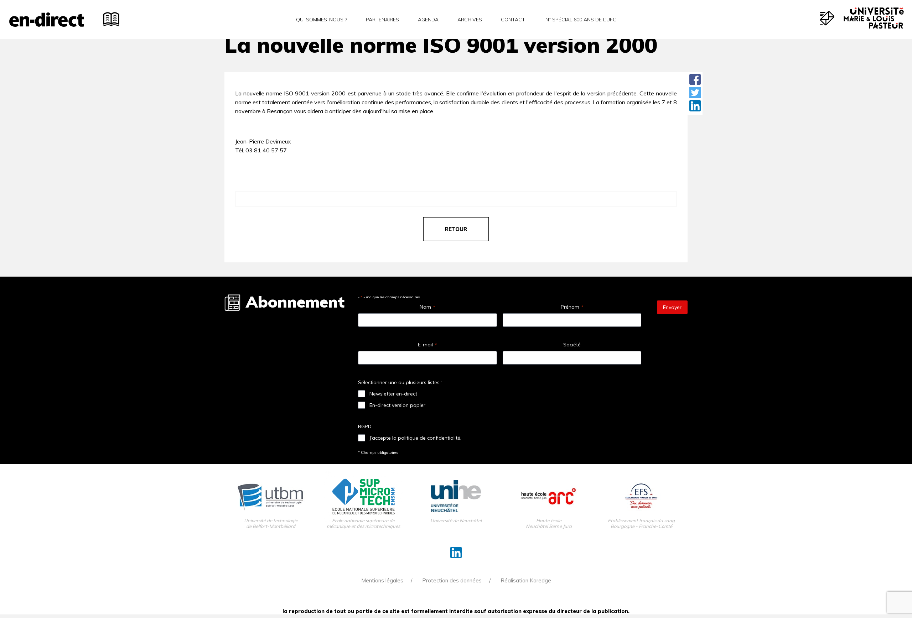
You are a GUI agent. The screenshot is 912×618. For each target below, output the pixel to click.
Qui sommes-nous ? (321, 19)
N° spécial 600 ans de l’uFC (580, 19)
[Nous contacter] (827, 18)
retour (456, 229)
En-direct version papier (397, 405)
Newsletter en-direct (393, 394)
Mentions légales (382, 580)
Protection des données (452, 580)
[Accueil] (46, 19)
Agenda (428, 19)
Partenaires (382, 19)
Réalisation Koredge (526, 580)
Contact (513, 19)
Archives (469, 19)
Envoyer (672, 307)
